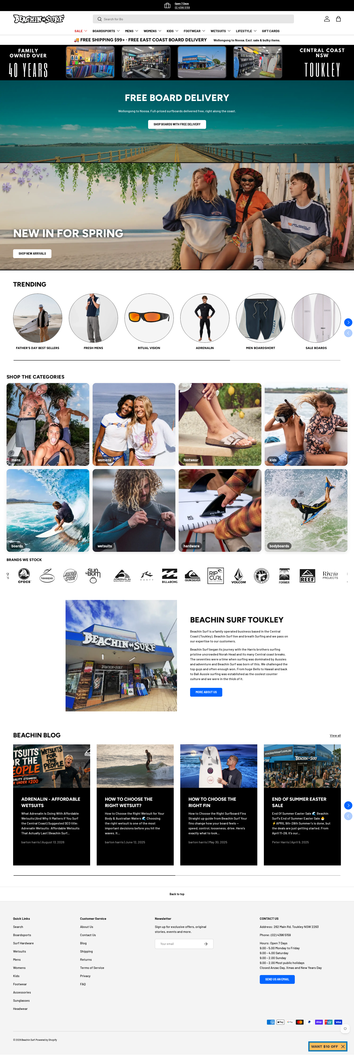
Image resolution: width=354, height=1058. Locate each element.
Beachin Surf (28, 1039)
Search (18, 927)
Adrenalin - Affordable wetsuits (50, 802)
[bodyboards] (306, 510)
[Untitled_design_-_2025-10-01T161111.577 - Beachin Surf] (240, 576)
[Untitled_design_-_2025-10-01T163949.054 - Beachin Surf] (309, 576)
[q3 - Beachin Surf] (126, 576)
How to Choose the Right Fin (212, 802)
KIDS (170, 31)
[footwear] (220, 424)
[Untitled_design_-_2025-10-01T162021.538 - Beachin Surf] (263, 576)
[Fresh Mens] (93, 318)
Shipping (86, 951)
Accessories (22, 992)
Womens (19, 968)
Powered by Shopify (46, 1039)
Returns (86, 959)
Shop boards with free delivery (177, 124)
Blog (83, 943)
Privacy (85, 976)
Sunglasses (21, 1000)
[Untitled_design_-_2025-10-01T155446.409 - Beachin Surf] (217, 576)
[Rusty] (57, 576)
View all (335, 735)
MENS (129, 31)
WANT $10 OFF (324, 1046)
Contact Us (88, 935)
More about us (206, 692)
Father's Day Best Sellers (37, 348)
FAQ (83, 984)
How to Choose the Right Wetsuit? (129, 802)
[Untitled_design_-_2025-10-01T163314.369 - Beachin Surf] (286, 576)
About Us (86, 927)
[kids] (306, 424)
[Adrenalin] (204, 318)
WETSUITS (218, 31)
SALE (79, 31)
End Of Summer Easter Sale (299, 802)
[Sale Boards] (316, 318)
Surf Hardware (23, 943)
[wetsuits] (134, 510)
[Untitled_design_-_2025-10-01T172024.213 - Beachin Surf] (332, 576)
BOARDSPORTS (104, 31)
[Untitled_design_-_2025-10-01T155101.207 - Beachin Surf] (194, 576)
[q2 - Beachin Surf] (103, 576)
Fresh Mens (93, 348)
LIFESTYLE (244, 31)
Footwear (20, 984)
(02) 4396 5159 (281, 935)
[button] (338, 18)
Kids (16, 976)
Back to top (177, 894)
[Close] (343, 1046)
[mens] (48, 424)
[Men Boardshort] (260, 318)
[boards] (48, 510)
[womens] (134, 424)
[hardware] (220, 510)
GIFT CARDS (271, 31)
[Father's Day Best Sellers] (37, 318)
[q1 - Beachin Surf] (80, 576)
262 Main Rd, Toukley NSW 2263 (296, 927)
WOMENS (150, 31)
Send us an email (277, 979)
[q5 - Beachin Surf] (171, 576)
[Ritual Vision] (149, 318)
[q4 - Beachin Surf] (149, 576)
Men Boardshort (260, 348)
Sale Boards (316, 348)
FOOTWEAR (192, 31)
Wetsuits (19, 951)
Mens (17, 959)
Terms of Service (92, 968)
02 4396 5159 (182, 7)
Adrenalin (205, 348)
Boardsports (22, 935)
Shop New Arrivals (32, 253)
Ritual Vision (149, 348)
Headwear (20, 1008)
